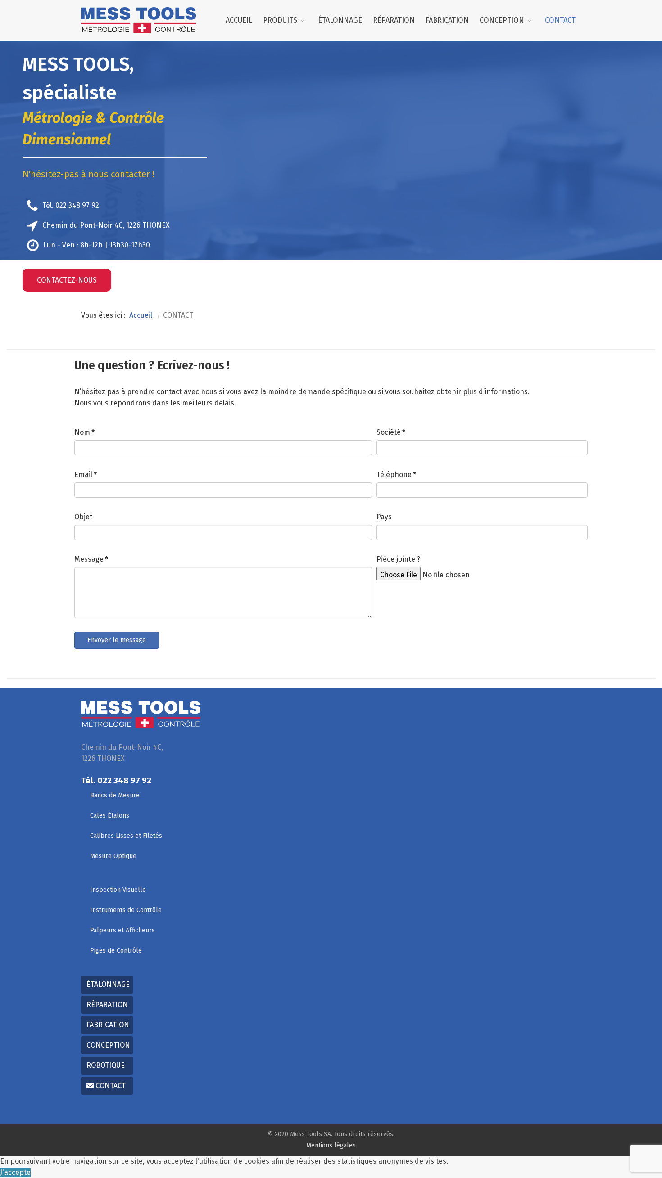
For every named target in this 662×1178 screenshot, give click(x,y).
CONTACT (560, 20)
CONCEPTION (502, 20)
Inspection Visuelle (118, 890)
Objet (83, 517)
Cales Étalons (109, 815)
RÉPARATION (394, 20)
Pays (384, 517)
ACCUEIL (239, 20)
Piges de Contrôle (116, 950)
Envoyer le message (116, 640)
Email (85, 474)
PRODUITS (280, 20)
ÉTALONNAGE (340, 20)
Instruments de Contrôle (126, 910)
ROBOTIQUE (105, 1065)
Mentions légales (331, 1145)
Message (91, 559)
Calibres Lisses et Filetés (126, 836)
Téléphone (396, 474)
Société (390, 432)
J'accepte (15, 1172)
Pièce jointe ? (398, 559)
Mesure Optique (113, 856)
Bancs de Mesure (115, 795)
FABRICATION (447, 20)
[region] (331, 173)
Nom (84, 432)
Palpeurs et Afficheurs (122, 930)
